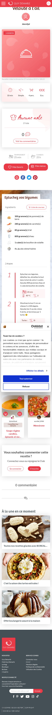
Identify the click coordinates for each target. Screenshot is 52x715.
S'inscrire (34, 468)
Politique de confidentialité (35, 667)
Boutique (5, 667)
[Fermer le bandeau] (48, 327)
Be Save (4, 669)
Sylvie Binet (13, 421)
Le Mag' (4, 664)
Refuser (26, 386)
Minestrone (39, 426)
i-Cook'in (5, 672)
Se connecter (15, 468)
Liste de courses (37, 207)
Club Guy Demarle (8, 662)
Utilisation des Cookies (34, 669)
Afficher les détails (35, 371)
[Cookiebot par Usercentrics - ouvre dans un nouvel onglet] (32, 326)
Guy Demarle (6, 659)
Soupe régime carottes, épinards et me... (13, 434)
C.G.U (28, 662)
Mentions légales (32, 664)
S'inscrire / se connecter (12, 708)
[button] (3, 3)
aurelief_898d (39, 421)
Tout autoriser (26, 379)
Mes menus (40, 166)
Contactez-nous (31, 659)
